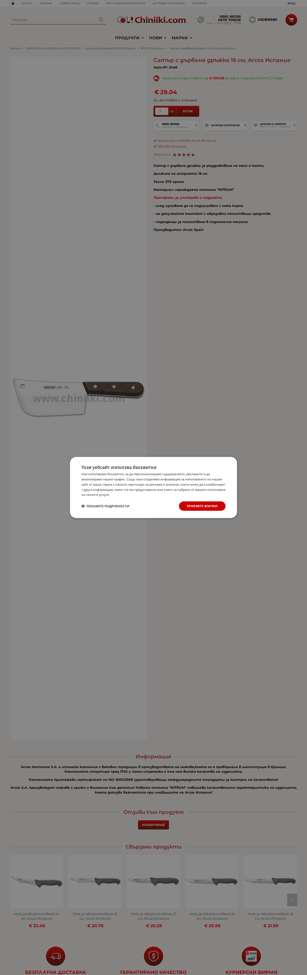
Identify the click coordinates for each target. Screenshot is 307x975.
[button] (105, 506)
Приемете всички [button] (202, 506)
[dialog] (153, 487)
